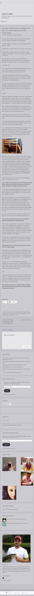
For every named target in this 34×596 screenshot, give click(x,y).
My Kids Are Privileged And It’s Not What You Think (14, 369)
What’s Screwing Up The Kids (9, 367)
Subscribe (6, 444)
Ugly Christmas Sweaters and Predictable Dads (13, 361)
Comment (26, 346)
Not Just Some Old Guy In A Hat (9, 509)
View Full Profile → (6, 580)
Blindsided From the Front (20, 519)
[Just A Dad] (17, 6)
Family (8, 313)
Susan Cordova (10, 523)
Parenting (17, 313)
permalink (15, 315)
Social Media (23, 313)
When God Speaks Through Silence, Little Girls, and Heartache (7, 321)
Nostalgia (13, 313)
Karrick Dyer (19, 34)
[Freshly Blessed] (9, 493)
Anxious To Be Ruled (7, 372)
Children (28, 312)
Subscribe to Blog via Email (10, 433)
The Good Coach (27, 320)
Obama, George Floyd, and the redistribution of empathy (15, 358)
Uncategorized (16, 312)
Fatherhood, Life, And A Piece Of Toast (11, 365)
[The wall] (9, 464)
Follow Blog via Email (8, 379)
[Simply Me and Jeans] (9, 479)
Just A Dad (7, 14)
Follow (7, 390)
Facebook (4, 313)
